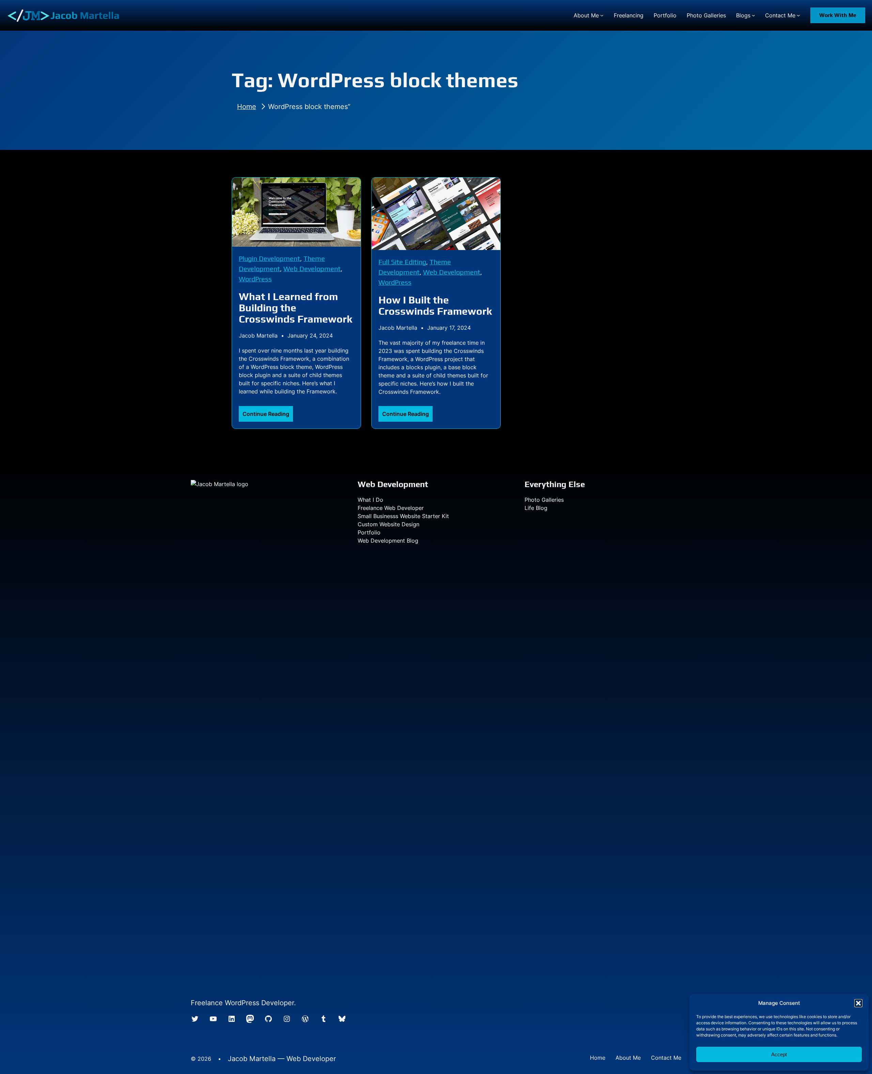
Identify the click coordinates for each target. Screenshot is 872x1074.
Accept (779, 1054)
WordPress (255, 279)
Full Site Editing (402, 262)
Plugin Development (269, 258)
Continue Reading (268, 416)
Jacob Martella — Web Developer (282, 1059)
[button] (858, 1003)
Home (246, 107)
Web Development (312, 269)
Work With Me (837, 15)
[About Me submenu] (602, 15)
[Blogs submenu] (753, 15)
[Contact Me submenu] (798, 15)
